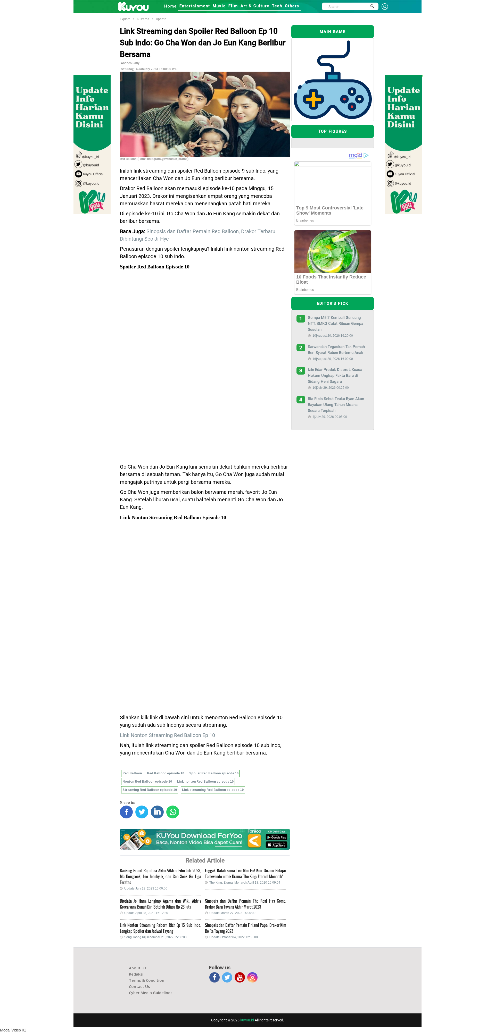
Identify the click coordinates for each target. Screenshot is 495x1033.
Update (161, 19)
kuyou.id (247, 1020)
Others (292, 6)
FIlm (233, 6)
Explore (125, 19)
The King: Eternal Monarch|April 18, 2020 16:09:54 (244, 882)
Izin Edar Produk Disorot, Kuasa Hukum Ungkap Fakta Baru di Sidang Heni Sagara (335, 375)
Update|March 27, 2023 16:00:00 (232, 913)
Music (219, 6)
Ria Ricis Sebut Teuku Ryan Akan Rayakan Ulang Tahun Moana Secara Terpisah (336, 404)
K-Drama (143, 19)
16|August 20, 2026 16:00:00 (332, 359)
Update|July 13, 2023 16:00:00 (145, 888)
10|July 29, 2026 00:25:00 (330, 388)
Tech (277, 6)
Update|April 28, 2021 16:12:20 (146, 913)
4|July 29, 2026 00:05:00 (329, 417)
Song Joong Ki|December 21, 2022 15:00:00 (155, 937)
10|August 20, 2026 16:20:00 (332, 335)
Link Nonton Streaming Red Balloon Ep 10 (167, 735)
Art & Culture (255, 6)
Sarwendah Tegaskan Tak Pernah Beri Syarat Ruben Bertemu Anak (336, 349)
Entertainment (194, 6)
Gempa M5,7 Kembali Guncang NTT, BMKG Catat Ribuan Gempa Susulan (335, 323)
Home (170, 6)
